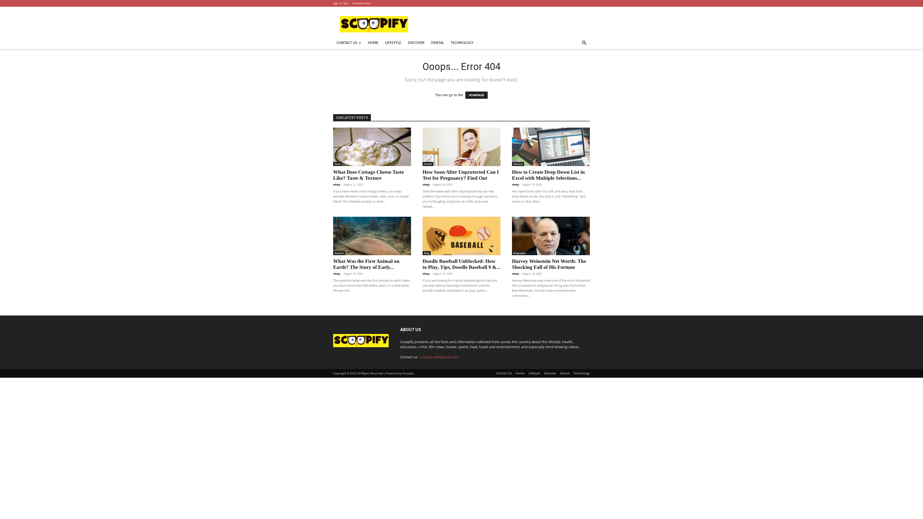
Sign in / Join (341, 3)
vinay (336, 184)
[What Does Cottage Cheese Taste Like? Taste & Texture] (372, 147)
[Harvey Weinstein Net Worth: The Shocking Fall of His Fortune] (551, 236)
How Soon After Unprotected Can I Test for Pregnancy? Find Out (461, 175)
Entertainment (361, 3)
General (518, 164)
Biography (519, 253)
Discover (416, 43)
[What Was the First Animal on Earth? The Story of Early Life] (372, 236)
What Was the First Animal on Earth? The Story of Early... (366, 264)
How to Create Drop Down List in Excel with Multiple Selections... (548, 175)
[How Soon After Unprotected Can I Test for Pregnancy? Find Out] (461, 147)
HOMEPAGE (476, 95)
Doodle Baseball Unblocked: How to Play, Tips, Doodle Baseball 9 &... (461, 264)
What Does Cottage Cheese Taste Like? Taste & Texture (368, 175)
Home (373, 43)
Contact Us (347, 43)
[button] (584, 43)
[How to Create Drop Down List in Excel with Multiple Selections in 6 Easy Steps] (551, 147)
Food (337, 164)
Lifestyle (393, 43)
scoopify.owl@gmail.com (439, 357)
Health (428, 164)
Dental (437, 43)
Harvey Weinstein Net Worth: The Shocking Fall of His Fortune (549, 264)
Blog (426, 253)
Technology (462, 43)
